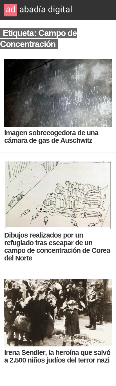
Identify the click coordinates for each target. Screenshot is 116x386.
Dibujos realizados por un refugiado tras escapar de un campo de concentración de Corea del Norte (57, 246)
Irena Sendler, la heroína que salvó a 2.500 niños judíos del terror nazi (57, 356)
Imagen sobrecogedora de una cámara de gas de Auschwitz (51, 136)
